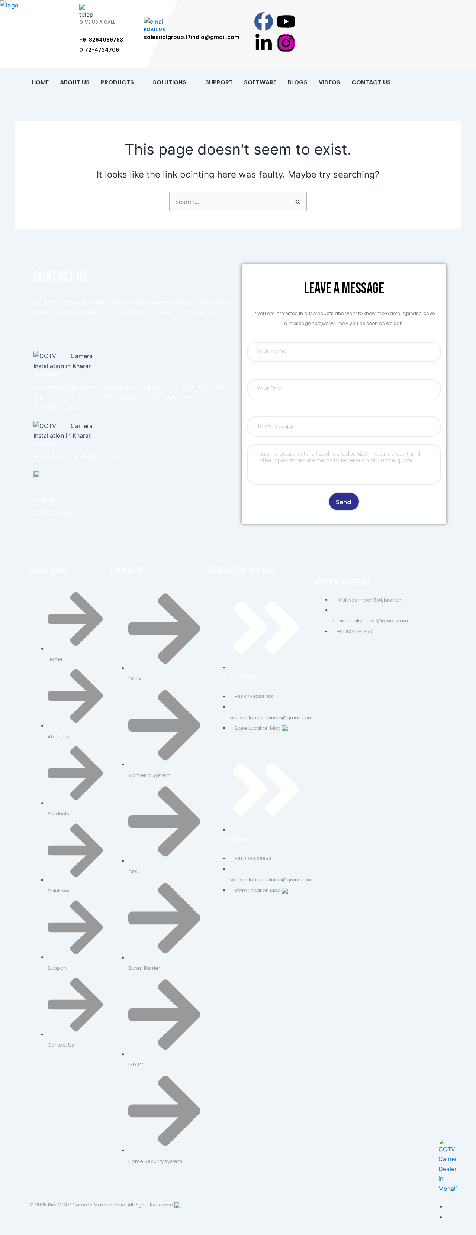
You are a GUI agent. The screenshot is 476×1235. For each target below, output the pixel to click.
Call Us (43, 500)
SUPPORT (219, 82)
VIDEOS (329, 82)
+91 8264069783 (101, 39)
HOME (40, 82)
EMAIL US (154, 29)
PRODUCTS (117, 82)
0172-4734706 (99, 50)
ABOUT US (75, 82)
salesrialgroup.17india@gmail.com (191, 37)
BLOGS (297, 82)
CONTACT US (371, 82)
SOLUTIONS (169, 82)
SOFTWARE (260, 82)
